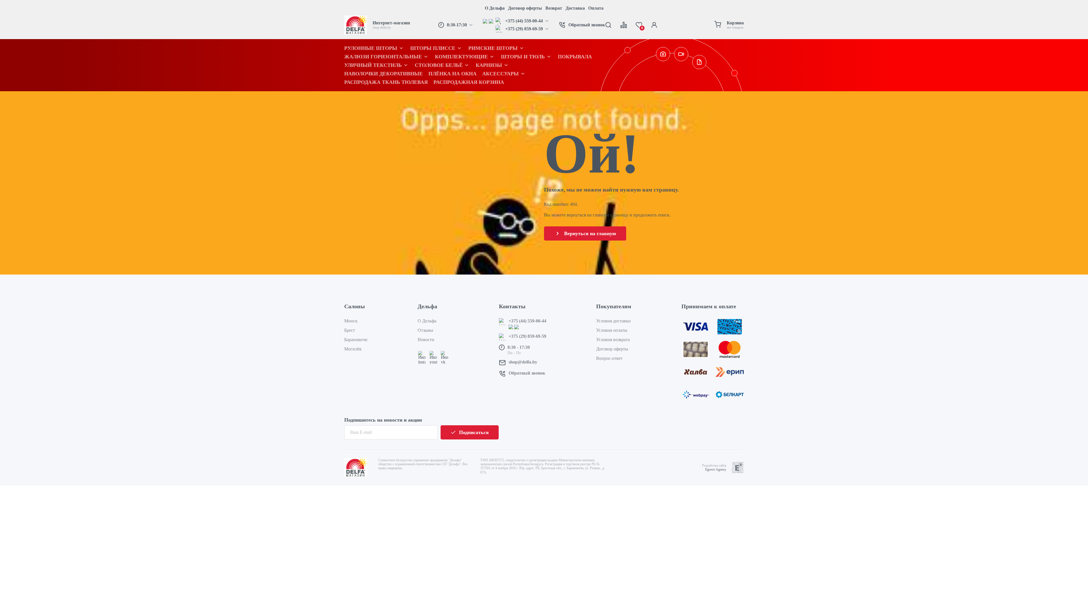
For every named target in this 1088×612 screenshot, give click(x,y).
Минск (351, 320)
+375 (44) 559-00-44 (527, 320)
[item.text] (486, 21)
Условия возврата (613, 339)
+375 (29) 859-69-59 (527, 336)
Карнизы (489, 65)
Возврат (553, 8)
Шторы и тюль (523, 56)
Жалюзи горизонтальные (383, 56)
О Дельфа (495, 8)
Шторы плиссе (432, 48)
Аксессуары (500, 73)
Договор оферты (525, 8)
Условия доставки (613, 320)
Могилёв (353, 349)
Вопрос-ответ (609, 358)
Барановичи (355, 339)
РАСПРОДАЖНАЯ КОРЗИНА (469, 82)
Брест (349, 330)
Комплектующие (461, 56)
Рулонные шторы (370, 48)
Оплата (596, 8)
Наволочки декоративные (383, 73)
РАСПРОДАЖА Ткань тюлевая (386, 82)
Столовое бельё (439, 65)
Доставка (575, 8)
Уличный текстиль (373, 65)
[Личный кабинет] (654, 25)
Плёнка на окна (452, 73)
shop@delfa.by (523, 362)
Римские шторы (493, 48)
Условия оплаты (611, 330)
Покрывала (575, 56)
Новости (426, 339)
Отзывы (425, 330)
